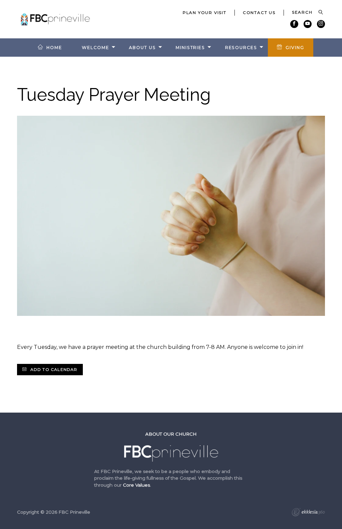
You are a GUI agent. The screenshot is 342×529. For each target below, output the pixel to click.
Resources (241, 47)
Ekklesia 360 (308, 513)
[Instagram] (321, 24)
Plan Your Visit (204, 12)
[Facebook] (294, 24)
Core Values (136, 485)
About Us (142, 47)
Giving (295, 47)
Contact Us (259, 12)
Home (54, 47)
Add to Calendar (53, 369)
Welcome (95, 47)
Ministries (190, 47)
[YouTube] (308, 24)
